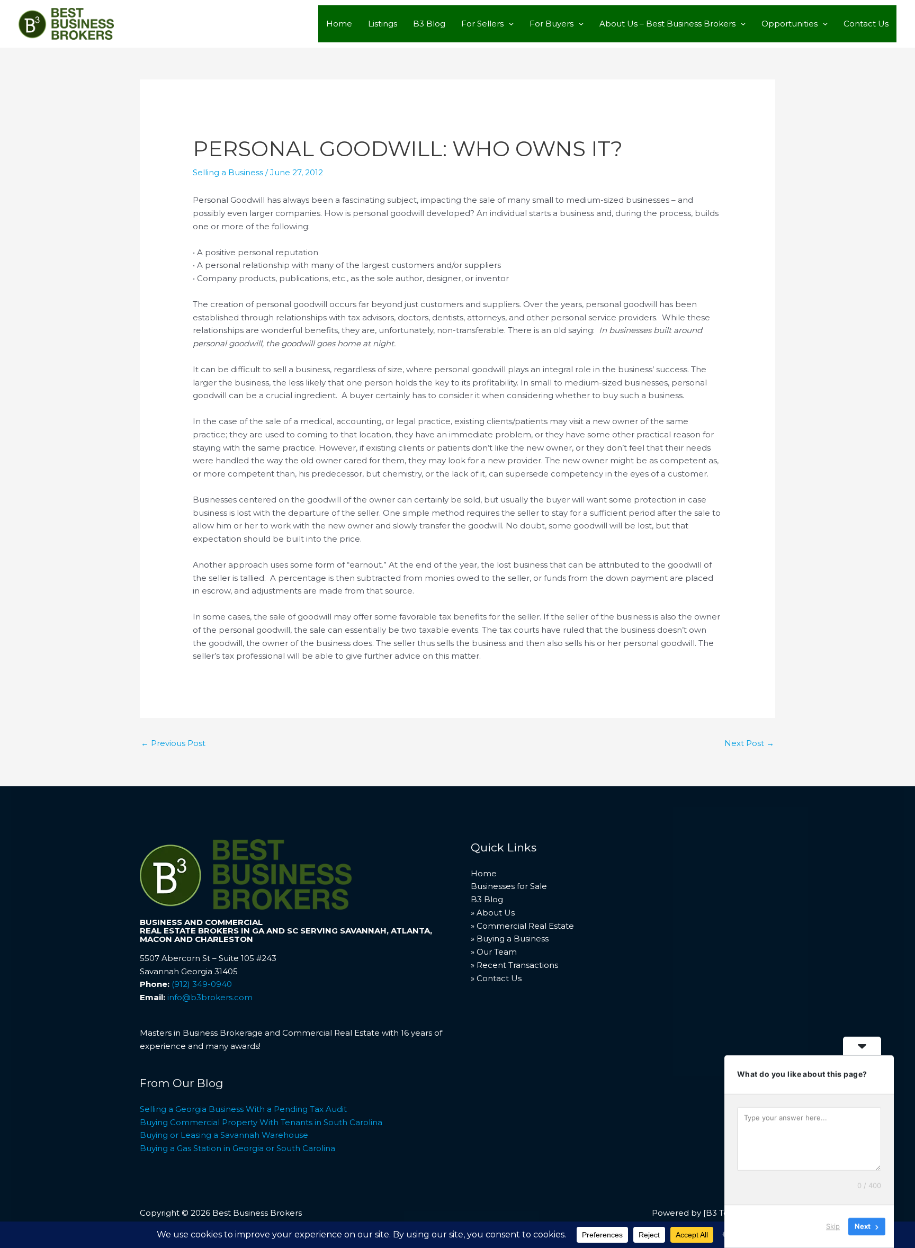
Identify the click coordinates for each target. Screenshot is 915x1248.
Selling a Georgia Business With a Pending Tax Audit (243, 1109)
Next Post (749, 743)
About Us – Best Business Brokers (667, 24)
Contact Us (866, 24)
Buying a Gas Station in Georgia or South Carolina (237, 1148)
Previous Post (173, 743)
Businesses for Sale (509, 886)
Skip (833, 1226)
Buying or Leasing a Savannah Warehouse (224, 1135)
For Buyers (551, 24)
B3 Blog (429, 24)
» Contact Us (496, 978)
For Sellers (482, 24)
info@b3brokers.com (210, 997)
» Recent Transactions (514, 965)
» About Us (493, 913)
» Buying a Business (510, 938)
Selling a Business (228, 172)
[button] (509, 23)
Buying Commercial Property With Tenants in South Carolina (261, 1122)
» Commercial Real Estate (522, 926)
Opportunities (789, 24)
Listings (382, 24)
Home (339, 24)
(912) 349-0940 (202, 984)
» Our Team (494, 952)
